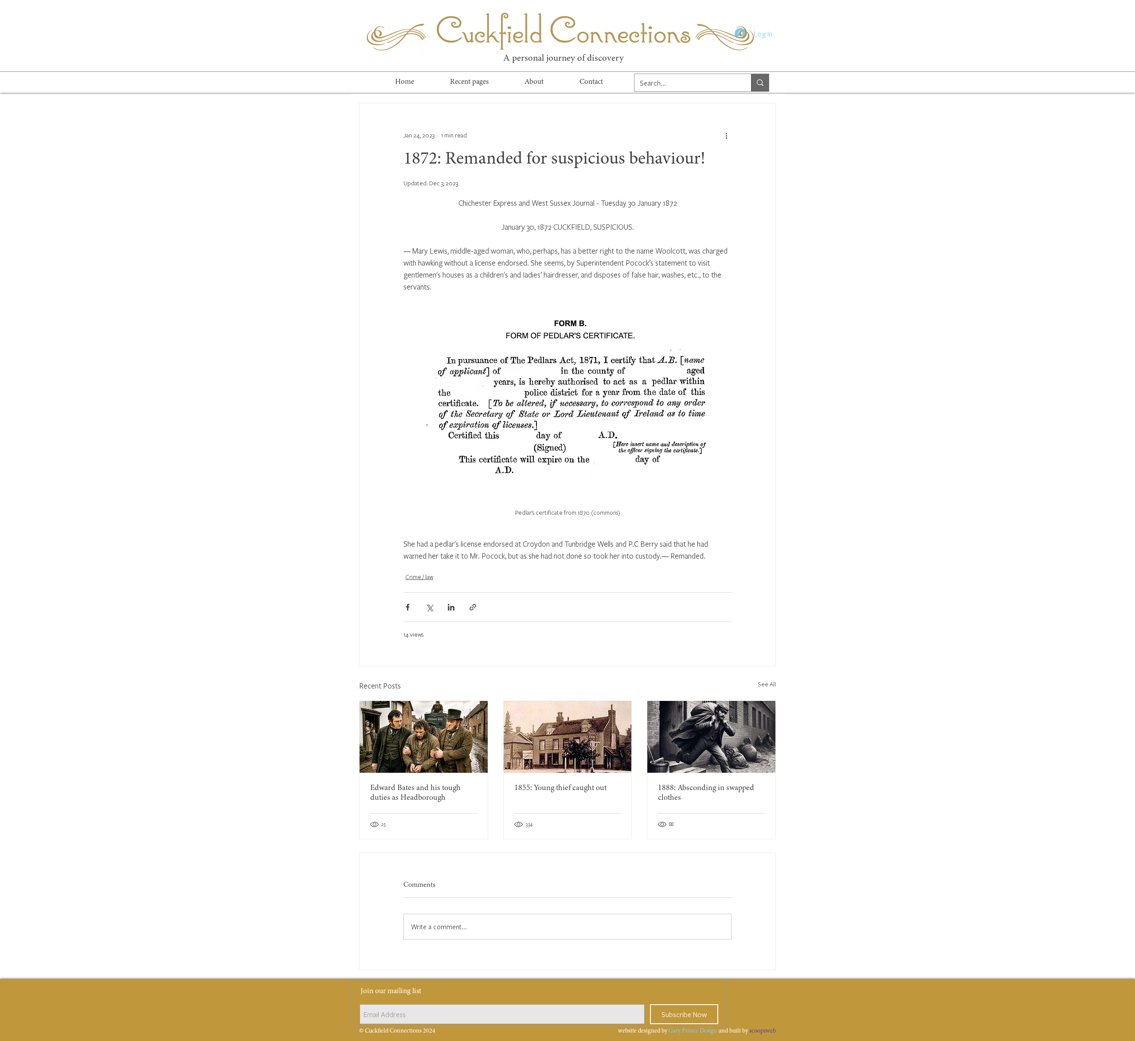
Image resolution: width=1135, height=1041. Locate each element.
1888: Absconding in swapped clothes (706, 793)
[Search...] (760, 82)
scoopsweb (762, 1031)
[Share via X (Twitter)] (429, 607)
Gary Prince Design (693, 1031)
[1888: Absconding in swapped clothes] (711, 737)
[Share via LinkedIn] (451, 607)
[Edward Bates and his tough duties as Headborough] (424, 737)
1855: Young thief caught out (560, 788)
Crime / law (419, 577)
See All (767, 684)
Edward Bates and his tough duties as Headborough (415, 793)
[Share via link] (473, 607)
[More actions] (726, 135)
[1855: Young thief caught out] (568, 737)
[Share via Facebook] (407, 607)
